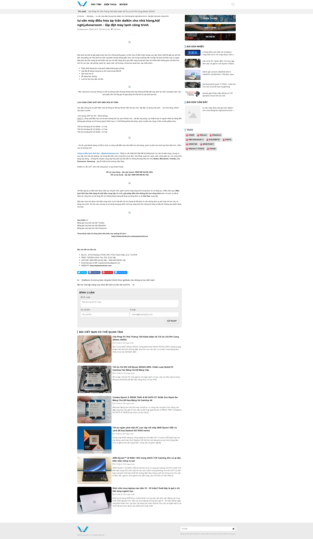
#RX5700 (193, 144)
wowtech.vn (86, 535)
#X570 (228, 140)
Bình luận (85, 297)
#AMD (191, 135)
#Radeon (216, 135)
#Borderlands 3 (196, 140)
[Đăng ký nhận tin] (233, 529)
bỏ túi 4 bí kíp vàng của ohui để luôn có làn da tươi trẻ (103, 285)
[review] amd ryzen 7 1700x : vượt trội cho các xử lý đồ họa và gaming (219, 85)
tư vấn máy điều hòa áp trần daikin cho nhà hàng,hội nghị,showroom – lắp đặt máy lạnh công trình (218, 109)
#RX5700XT (208, 144)
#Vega (212, 149)
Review (123, 4)
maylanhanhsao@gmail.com (109, 263)
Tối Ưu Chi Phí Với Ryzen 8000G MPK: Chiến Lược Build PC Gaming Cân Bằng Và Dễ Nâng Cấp (129, 11)
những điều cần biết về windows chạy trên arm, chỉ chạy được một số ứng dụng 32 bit (218, 53)
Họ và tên (85, 310)
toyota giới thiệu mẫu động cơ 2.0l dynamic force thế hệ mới (217, 94)
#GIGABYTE (214, 140)
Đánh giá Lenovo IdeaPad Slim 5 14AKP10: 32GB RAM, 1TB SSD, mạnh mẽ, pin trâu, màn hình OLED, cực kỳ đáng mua (218, 73)
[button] (233, 4)
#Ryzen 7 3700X (196, 149)
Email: (133, 310)
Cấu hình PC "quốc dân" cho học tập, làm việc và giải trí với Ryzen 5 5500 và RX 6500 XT (218, 62)
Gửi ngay (172, 321)
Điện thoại (110, 4)
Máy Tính (96, 4)
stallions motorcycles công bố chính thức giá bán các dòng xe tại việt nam (118, 280)
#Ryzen (203, 135)
